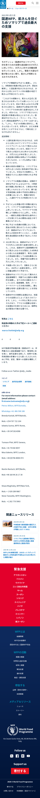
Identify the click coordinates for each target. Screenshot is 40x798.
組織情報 (20, 636)
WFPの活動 (20, 652)
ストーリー (20, 710)
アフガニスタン (20, 575)
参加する (20, 685)
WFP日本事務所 (20, 640)
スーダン (20, 594)
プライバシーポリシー (25, 786)
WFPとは (20, 631)
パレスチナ (20, 610)
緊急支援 (20, 669)
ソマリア (6, 381)
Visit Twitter (11, 756)
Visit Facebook (17, 756)
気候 (4, 385)
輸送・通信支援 (20, 677)
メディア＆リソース (20, 701)
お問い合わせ (8, 791)
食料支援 (20, 673)
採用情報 (20, 694)
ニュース (20, 706)
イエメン (20, 578)
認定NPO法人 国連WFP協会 (20, 644)
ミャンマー (20, 613)
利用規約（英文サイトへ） (26, 791)
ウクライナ (20, 582)
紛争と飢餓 (20, 665)
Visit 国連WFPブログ (22, 756)
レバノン (20, 617)
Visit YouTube (28, 756)
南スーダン (20, 621)
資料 (20, 714)
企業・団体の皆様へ (20, 690)
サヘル (20, 590)
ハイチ (20, 606)
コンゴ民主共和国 (20, 586)
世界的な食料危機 (20, 661)
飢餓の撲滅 (20, 657)
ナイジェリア (20, 602)
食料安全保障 (17, 381)
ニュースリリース (21, 8)
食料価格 (28, 381)
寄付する (20, 3)
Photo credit (36, 55)
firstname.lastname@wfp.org (15, 401)
